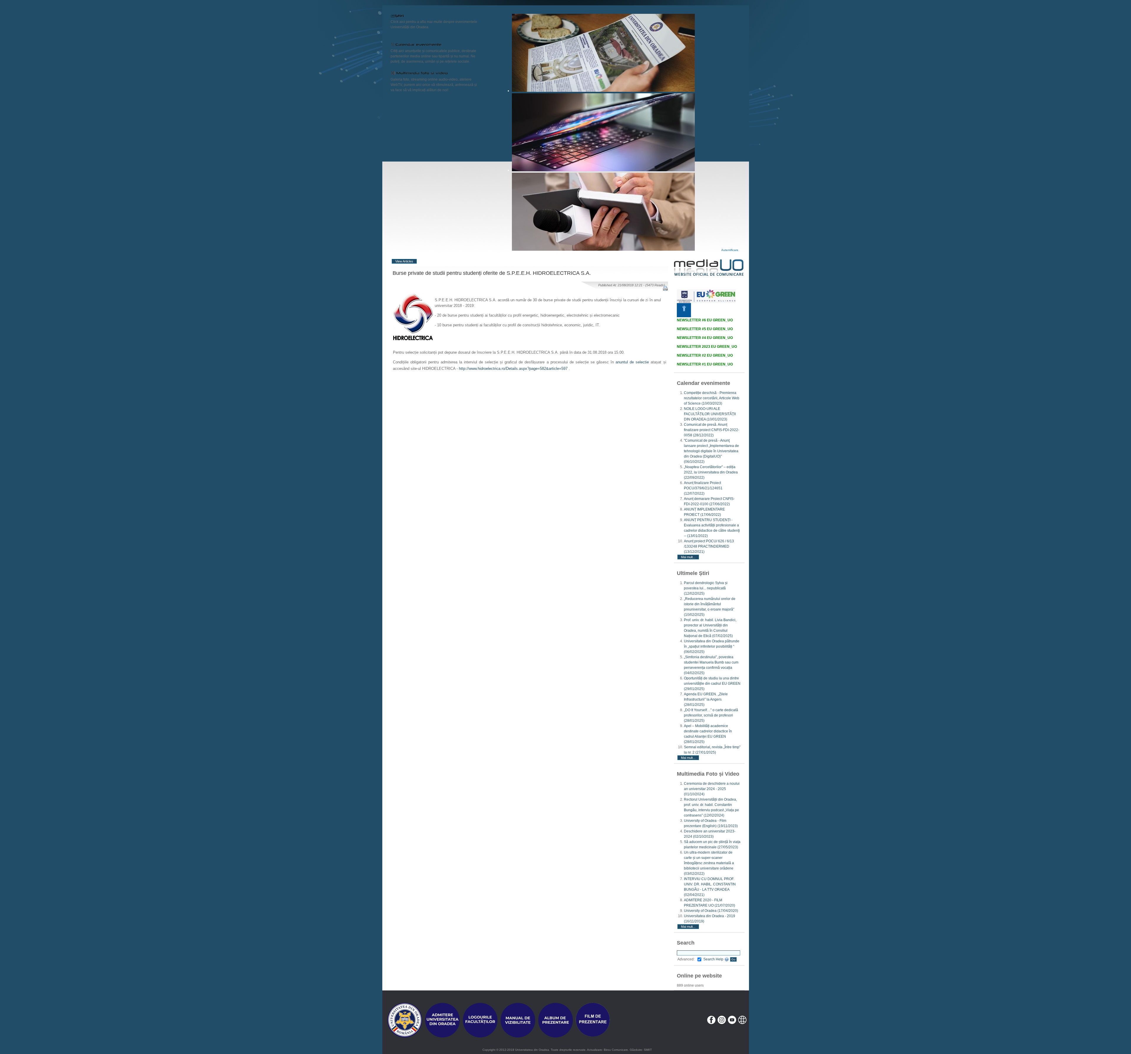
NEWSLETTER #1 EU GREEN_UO (705, 364)
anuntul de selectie (632, 362)
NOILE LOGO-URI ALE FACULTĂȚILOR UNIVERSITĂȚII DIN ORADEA (710, 414)
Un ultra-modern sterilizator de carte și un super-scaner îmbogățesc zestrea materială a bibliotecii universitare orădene (709, 863)
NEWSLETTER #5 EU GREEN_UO (705, 329)
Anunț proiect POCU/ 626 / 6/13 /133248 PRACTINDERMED (709, 546)
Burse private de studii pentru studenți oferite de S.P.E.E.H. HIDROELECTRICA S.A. (492, 273)
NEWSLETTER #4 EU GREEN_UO (705, 338)
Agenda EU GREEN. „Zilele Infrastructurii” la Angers (706, 699)
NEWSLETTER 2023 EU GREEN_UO (707, 347)
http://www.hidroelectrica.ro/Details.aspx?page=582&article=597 (513, 368)
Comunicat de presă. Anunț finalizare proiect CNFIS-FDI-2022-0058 (711, 430)
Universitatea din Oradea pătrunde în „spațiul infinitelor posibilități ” (711, 646)
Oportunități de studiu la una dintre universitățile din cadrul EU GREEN (712, 683)
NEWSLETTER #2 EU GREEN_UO (705, 355)
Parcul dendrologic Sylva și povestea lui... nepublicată (705, 588)
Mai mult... (688, 557)
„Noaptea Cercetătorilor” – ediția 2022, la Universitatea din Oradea (711, 472)
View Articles (404, 261)
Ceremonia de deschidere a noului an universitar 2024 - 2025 (712, 789)
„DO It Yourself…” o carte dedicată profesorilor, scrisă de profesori (711, 715)
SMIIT (648, 1049)
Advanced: (686, 959)
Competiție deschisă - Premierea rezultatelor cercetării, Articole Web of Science (711, 398)
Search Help (713, 959)
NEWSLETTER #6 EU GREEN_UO (705, 320)
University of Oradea (711, 911)
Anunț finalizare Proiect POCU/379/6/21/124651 (703, 488)
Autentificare (729, 250)
